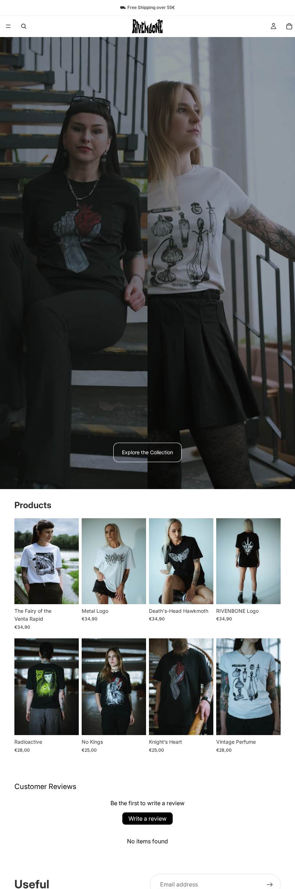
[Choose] (67, 593)
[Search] (24, 26)
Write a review (147, 818)
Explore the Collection (147, 452)
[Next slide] (71, 561)
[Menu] (8, 26)
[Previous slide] (22, 561)
